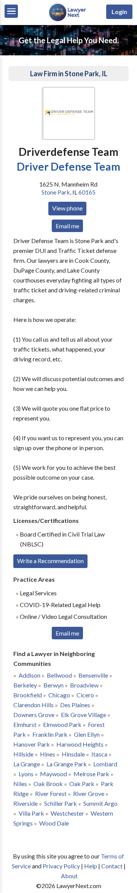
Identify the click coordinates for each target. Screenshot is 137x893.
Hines (47, 754)
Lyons (26, 773)
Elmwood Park (62, 724)
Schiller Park (60, 803)
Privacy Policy (61, 865)
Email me (67, 225)
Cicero (85, 694)
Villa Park (31, 813)
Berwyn (53, 685)
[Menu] (11, 11)
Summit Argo (100, 803)
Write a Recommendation (50, 560)
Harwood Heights (80, 744)
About (69, 875)
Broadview (84, 685)
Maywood (53, 773)
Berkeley (25, 685)
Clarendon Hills (33, 704)
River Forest (51, 793)
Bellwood (59, 675)
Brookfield (27, 694)
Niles (20, 783)
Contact (112, 865)
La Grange (26, 763)
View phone (67, 208)
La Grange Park (66, 763)
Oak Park (81, 783)
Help (90, 865)
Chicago (59, 694)
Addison (29, 675)
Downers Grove (33, 714)
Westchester (67, 813)
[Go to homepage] (68, 19)
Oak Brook (48, 783)
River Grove (88, 793)
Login (119, 11)
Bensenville (93, 675)
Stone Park (55, 192)
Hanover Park (31, 744)
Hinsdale (73, 754)
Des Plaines (75, 704)
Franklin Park (49, 734)
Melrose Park (91, 773)
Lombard (105, 763)
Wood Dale (54, 823)
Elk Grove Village (83, 714)
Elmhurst (25, 724)
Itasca (99, 754)
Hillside (23, 754)
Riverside (25, 803)
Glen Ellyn (87, 734)
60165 (87, 192)
